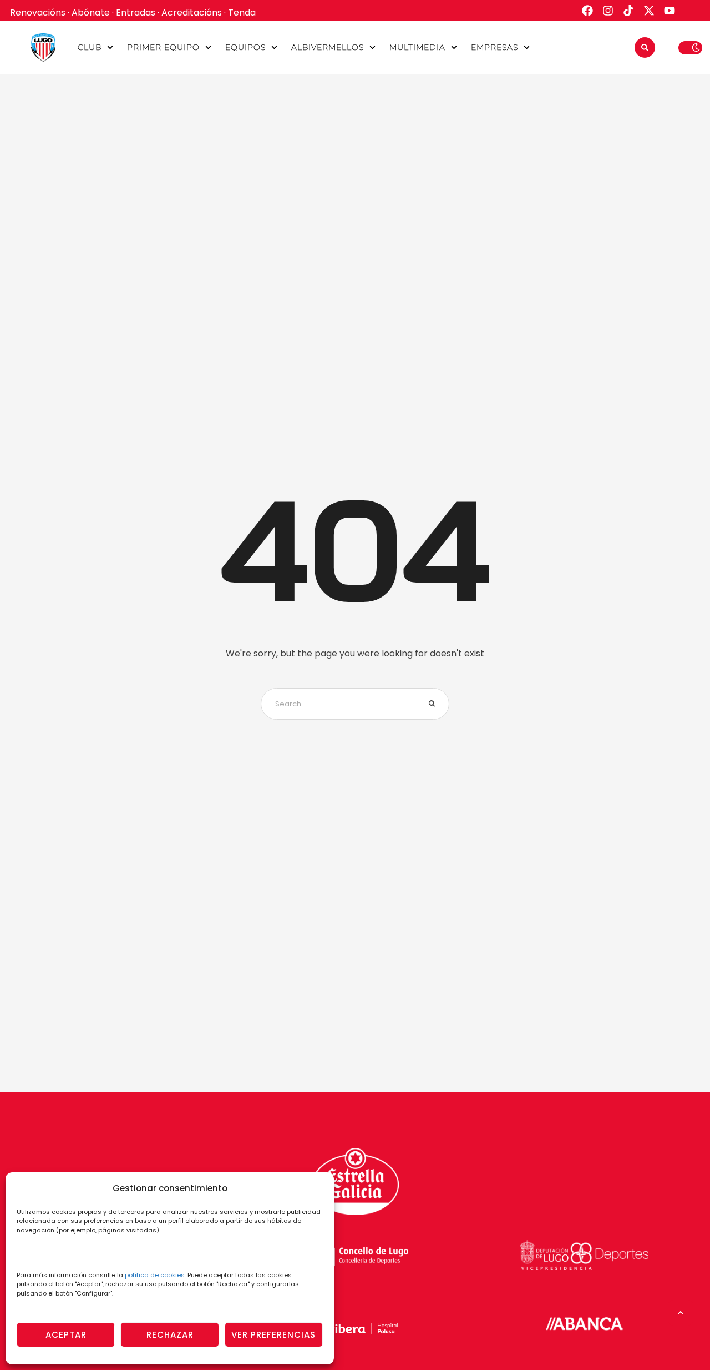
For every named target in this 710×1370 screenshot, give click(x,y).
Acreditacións (191, 12)
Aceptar (66, 1335)
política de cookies (155, 1275)
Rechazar (170, 1335)
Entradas (135, 12)
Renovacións (37, 12)
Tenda (242, 12)
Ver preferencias (273, 1335)
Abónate (91, 12)
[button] (110, 47)
